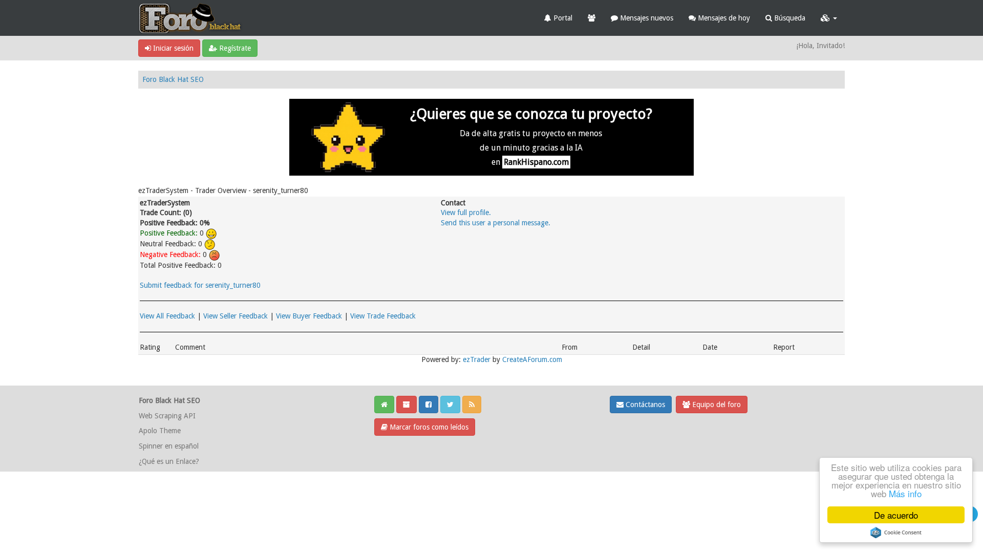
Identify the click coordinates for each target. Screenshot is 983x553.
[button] (829, 18)
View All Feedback (167, 316)
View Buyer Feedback (309, 316)
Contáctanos (644, 404)
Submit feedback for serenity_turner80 (200, 285)
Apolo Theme (160, 431)
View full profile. (466, 212)
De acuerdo (896, 514)
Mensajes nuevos (645, 18)
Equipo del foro (715, 404)
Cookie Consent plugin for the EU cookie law (896, 532)
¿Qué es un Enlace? (169, 461)
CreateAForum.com (532, 359)
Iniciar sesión (172, 48)
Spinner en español (169, 446)
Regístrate (234, 48)
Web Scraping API (167, 416)
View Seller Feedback (235, 316)
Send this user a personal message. (495, 223)
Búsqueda (788, 18)
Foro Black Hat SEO (173, 79)
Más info (905, 493)
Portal (561, 18)
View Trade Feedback (383, 316)
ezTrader (476, 359)
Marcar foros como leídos (428, 427)
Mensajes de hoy (723, 18)
